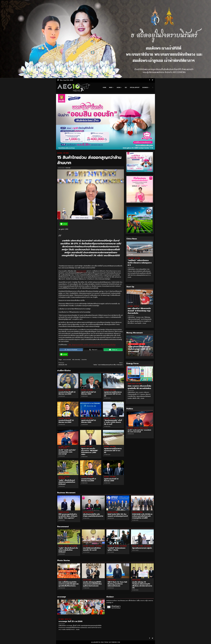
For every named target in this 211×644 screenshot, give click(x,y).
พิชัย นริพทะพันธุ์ (76, 359)
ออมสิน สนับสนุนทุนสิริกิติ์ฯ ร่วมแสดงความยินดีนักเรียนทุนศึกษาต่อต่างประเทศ (68, 570)
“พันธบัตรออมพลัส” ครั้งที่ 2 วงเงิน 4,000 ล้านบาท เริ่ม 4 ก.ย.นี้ (113, 409)
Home (104, 87)
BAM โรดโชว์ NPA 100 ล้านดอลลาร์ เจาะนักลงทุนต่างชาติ (117, 503)
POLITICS (67, 446)
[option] (139, 347)
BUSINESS (145, 87)
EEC (126, 87)
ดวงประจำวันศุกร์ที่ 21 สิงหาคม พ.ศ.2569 (90, 467)
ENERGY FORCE (132, 383)
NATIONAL (84, 390)
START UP (136, 306)
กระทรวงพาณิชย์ (81, 271)
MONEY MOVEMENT (133, 344)
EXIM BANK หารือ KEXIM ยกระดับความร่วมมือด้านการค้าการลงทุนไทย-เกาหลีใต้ (142, 503)
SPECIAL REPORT (135, 87)
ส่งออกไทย (84, 359)
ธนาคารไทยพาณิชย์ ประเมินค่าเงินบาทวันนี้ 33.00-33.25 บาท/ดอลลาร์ (139, 349)
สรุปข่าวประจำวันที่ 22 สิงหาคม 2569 (90, 409)
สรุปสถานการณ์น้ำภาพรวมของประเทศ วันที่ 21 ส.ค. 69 (113, 437)
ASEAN (118, 87)
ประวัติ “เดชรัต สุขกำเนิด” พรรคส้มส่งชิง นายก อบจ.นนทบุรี (67, 437)
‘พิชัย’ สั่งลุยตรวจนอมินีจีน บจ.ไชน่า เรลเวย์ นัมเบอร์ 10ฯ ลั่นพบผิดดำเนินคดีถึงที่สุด (92, 345)
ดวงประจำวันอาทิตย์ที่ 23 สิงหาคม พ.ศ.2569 (67, 380)
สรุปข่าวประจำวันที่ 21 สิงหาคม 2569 (113, 467)
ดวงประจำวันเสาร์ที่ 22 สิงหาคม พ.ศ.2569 (67, 409)
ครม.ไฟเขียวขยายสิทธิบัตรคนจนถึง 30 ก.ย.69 (93, 536)
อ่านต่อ (129, 277)
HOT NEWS (67, 390)
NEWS (110, 87)
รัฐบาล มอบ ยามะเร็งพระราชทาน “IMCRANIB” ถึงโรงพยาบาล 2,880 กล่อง (90, 437)
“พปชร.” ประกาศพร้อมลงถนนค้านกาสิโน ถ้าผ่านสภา (108, 364)
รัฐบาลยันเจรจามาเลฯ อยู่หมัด (142, 536)
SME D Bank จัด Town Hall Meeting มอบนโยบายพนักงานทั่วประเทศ (93, 570)
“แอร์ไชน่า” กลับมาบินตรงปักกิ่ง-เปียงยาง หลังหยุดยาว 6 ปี (139, 249)
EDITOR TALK (68, 619)
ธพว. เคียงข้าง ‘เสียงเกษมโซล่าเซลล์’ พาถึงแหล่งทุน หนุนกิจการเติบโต (139, 297)
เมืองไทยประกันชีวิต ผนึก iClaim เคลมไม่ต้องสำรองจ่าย (93, 503)
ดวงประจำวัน (61, 390)
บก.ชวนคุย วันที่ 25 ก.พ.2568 (81, 607)
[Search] (153, 87)
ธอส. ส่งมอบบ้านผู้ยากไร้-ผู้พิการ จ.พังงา (142, 570)
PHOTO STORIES (63, 579)
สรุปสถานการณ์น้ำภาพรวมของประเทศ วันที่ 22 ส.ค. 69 (113, 380)
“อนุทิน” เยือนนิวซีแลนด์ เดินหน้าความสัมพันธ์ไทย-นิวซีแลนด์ (67, 467)
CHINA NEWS (131, 258)
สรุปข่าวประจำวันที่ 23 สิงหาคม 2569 (90, 380)
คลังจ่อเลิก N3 (63, 364)
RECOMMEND (62, 478)
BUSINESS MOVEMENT (64, 512)
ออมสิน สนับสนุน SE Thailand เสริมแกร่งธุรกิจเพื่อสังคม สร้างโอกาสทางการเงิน (117, 570)
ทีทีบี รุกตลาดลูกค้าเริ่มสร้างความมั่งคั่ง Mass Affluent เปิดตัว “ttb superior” (68, 503)
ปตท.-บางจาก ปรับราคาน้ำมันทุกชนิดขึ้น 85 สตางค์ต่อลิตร (139, 373)
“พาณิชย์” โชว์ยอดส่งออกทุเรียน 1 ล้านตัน (117, 536)
